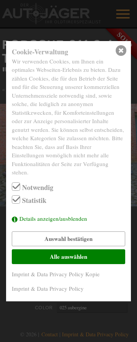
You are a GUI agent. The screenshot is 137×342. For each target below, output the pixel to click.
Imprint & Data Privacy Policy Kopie (56, 274)
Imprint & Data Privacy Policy (48, 288)
